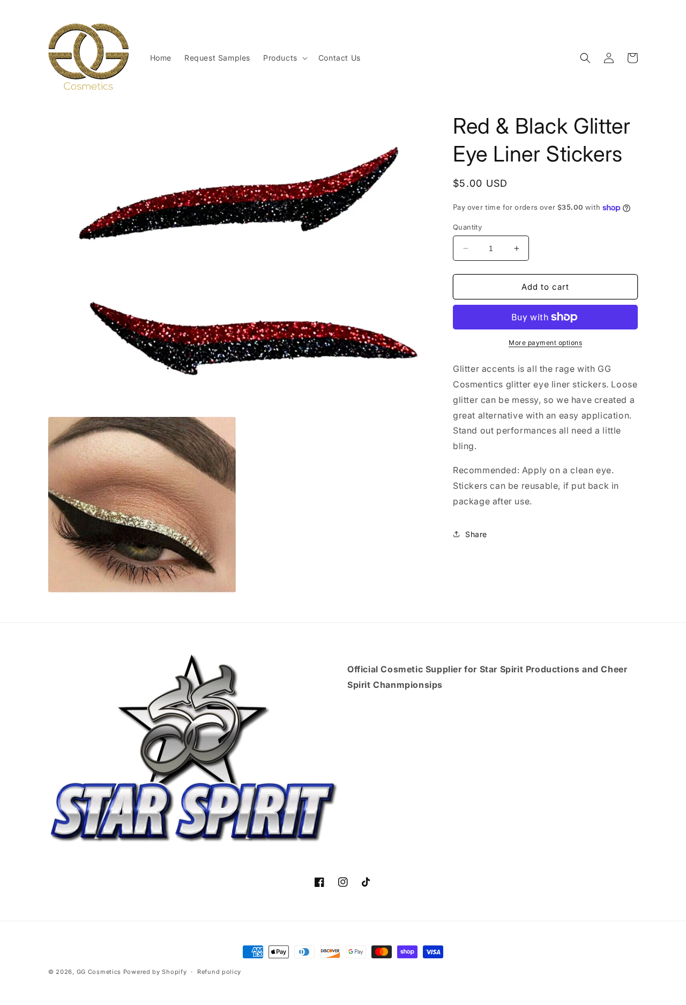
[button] (284, 58)
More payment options (545, 343)
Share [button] (476, 534)
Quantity (467, 227)
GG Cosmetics (99, 971)
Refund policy (219, 971)
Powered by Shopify (155, 971)
